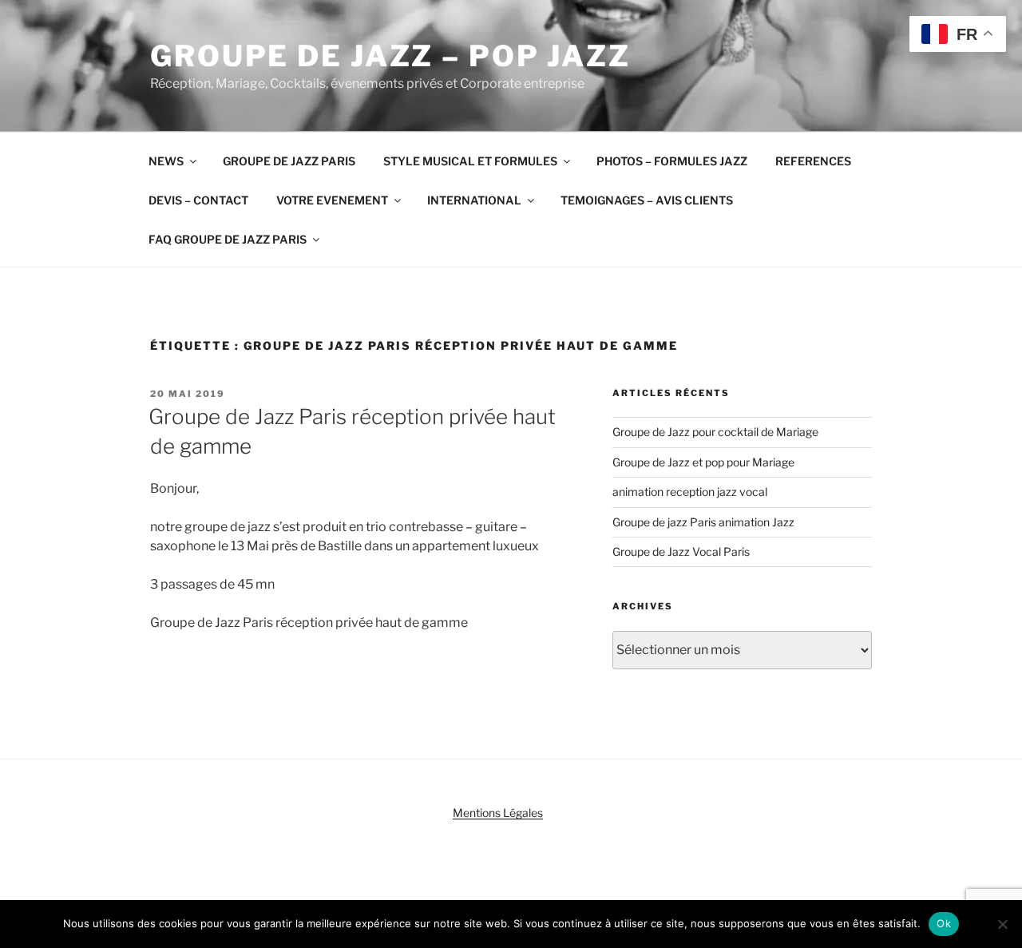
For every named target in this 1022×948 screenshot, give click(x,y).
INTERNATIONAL (474, 200)
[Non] (1002, 924)
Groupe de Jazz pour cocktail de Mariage (715, 431)
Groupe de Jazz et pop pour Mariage (703, 462)
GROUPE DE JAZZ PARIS (289, 161)
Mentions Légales (498, 812)
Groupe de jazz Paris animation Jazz (703, 522)
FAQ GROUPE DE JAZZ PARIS (228, 239)
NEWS (166, 161)
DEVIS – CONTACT (198, 200)
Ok (944, 923)
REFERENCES (813, 161)
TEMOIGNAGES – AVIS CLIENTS (647, 200)
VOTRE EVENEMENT (332, 200)
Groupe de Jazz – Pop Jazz (390, 55)
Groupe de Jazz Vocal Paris (681, 551)
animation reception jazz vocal (689, 491)
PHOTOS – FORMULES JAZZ (671, 161)
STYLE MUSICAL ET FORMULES (470, 161)
